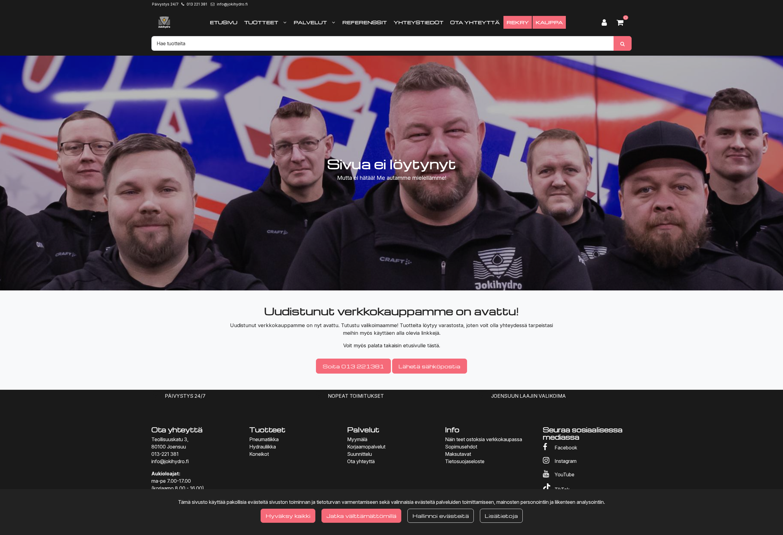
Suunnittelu (359, 454)
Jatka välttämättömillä (361, 515)
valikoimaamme (379, 325)
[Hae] (623, 43)
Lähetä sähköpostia (429, 366)
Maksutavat (458, 454)
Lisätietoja (501, 515)
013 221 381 (197, 4)
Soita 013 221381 (353, 366)
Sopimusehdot (461, 447)
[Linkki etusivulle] (164, 22)
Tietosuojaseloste (464, 461)
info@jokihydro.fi (232, 4)
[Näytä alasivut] (284, 22)
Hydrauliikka (262, 447)
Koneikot (259, 454)
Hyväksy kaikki (287, 515)
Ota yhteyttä (361, 461)
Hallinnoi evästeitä (440, 515)
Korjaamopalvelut (366, 447)
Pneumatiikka (264, 439)
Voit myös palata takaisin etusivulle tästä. (391, 345)
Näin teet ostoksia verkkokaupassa (483, 439)
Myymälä (357, 439)
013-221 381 (165, 454)
